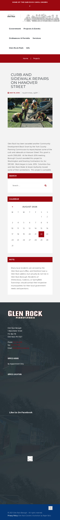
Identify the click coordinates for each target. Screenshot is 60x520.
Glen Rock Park (16, 48)
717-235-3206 (17, 342)
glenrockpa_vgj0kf (31, 93)
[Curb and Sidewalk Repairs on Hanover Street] (30, 113)
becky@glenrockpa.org (21, 348)
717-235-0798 (15, 345)
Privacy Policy (13, 516)
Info (28, 48)
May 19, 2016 (15, 93)
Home (25, 58)
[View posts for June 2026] (12, 206)
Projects (36, 58)
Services (37, 38)
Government (15, 29)
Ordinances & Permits (19, 38)
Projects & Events (32, 29)
